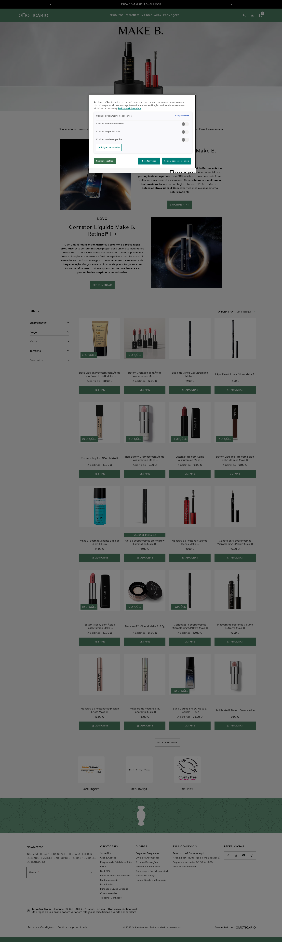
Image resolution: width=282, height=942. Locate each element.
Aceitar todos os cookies (176, 161)
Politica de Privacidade (129, 108)
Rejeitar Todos (149, 161)
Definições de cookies (109, 147)
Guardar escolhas (104, 161)
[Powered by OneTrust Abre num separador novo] (181, 171)
